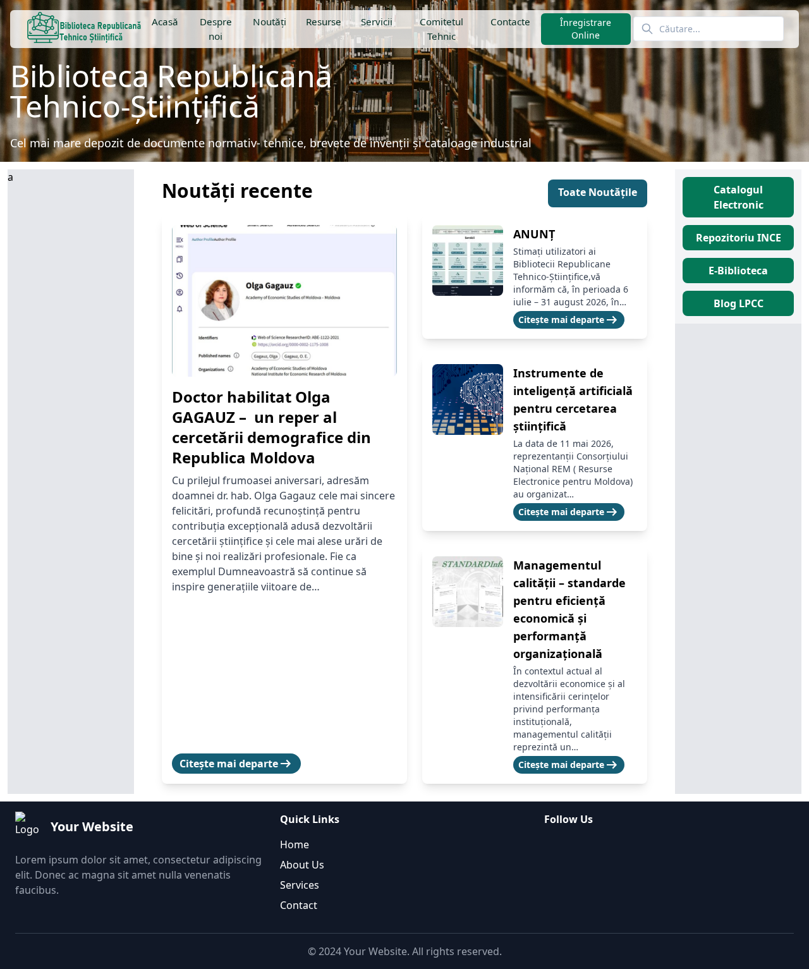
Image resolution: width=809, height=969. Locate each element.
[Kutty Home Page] (84, 29)
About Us (302, 865)
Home (294, 844)
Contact (298, 905)
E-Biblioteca (738, 270)
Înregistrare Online (586, 28)
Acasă (165, 21)
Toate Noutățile (597, 192)
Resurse (323, 21)
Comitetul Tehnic (441, 28)
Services (299, 885)
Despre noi (215, 28)
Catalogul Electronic (738, 197)
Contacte (510, 21)
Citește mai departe (236, 763)
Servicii (376, 21)
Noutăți (269, 21)
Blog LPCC (738, 303)
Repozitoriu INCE (738, 238)
